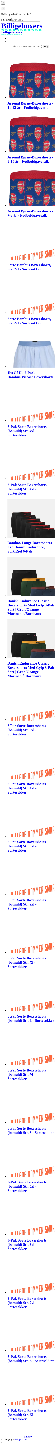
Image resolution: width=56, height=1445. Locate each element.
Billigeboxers (20, 1439)
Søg (46, 46)
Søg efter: (6, 19)
